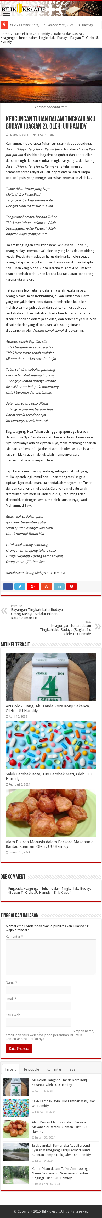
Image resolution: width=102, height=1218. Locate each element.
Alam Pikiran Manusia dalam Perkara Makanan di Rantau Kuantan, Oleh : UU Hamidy (50, 844)
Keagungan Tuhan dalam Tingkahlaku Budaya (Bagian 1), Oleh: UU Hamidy (65, 628)
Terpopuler (31, 1069)
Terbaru (11, 1069)
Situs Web (13, 1015)
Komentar (14, 936)
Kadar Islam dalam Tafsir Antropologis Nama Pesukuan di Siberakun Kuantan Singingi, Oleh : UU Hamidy (61, 1173)
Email (11, 999)
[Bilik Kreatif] (51, 8)
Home (5, 34)
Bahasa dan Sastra (68, 34)
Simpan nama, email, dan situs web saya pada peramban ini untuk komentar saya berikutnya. (50, 1035)
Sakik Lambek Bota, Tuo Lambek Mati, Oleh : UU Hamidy (51, 25)
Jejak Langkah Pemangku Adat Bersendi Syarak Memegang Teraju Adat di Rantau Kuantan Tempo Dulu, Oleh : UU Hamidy (62, 1150)
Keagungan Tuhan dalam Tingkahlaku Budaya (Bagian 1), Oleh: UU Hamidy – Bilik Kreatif (50, 890)
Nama (11, 983)
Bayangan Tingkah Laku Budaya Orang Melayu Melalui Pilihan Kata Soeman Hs (37, 612)
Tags (71, 1069)
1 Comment (46, 135)
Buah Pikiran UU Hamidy (32, 34)
